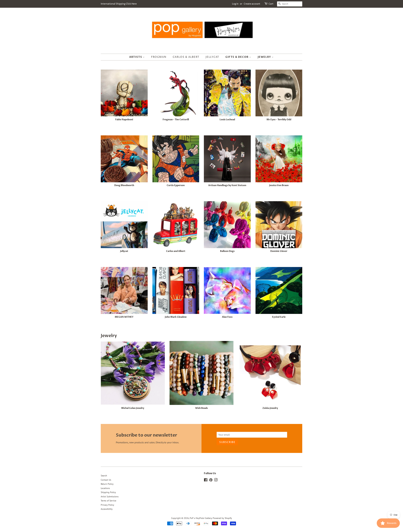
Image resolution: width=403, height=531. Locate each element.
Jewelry (265, 57)
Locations (105, 488)
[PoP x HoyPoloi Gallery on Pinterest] (211, 480)
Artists (136, 57)
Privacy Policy (107, 504)
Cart (271, 3)
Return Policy (107, 484)
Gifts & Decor (237, 57)
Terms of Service (108, 500)
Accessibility (107, 509)
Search (104, 475)
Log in (235, 3)
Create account (252, 3)
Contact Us (106, 479)
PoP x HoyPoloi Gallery (201, 518)
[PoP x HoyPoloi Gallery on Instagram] (216, 480)
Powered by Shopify (222, 518)
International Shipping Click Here (119, 3)
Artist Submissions (110, 496)
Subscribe (227, 442)
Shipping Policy (108, 492)
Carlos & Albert (186, 57)
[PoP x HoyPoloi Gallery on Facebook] (205, 480)
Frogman (158, 57)
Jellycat (212, 57)
